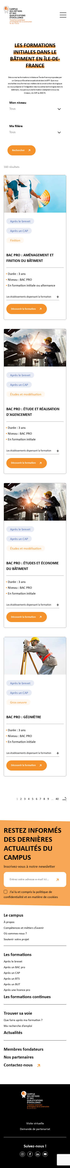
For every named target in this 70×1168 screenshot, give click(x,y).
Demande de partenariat (35, 1129)
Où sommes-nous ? (15, 933)
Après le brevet (13, 961)
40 (57, 799)
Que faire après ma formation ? (23, 1020)
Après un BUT (12, 984)
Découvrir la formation (23, 309)
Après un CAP (12, 973)
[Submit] (58, 879)
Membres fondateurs (23, 1049)
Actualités (13, 1033)
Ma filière (16, 126)
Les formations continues (27, 997)
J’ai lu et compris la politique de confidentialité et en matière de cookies (31, 894)
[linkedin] (37, 1154)
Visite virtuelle (35, 1123)
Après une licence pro (17, 990)
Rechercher (18, 150)
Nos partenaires (19, 1057)
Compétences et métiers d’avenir (24, 928)
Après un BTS (12, 978)
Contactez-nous (18, 1065)
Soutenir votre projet (16, 939)
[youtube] (45, 1154)
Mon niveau (17, 103)
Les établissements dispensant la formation (28, 296)
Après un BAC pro (14, 967)
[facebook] (30, 1154)
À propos (9, 922)
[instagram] (22, 1154)
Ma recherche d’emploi (18, 1026)
